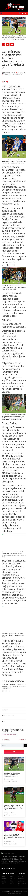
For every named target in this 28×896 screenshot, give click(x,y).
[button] (1, 13)
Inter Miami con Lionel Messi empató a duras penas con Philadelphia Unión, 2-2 (12, 774)
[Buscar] (25, 745)
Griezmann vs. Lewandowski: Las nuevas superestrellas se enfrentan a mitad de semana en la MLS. (14, 836)
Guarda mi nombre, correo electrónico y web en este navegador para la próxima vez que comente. (13, 730)
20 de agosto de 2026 (11, 781)
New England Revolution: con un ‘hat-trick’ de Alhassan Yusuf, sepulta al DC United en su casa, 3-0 (13, 807)
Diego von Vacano (10, 812)
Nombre (4, 709)
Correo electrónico (8, 715)
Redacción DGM (10, 841)
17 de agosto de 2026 (11, 843)
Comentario (5, 691)
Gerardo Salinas (9, 779)
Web (3, 721)
